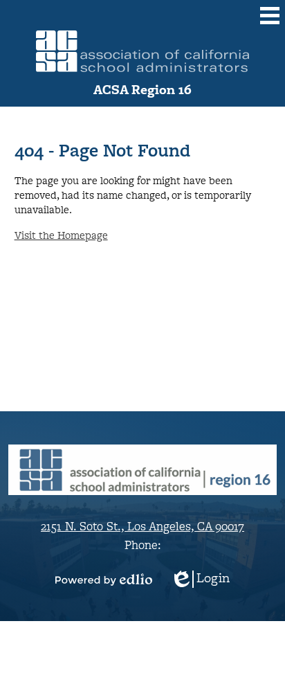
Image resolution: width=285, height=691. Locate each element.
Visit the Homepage (61, 235)
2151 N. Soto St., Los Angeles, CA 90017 (142, 526)
